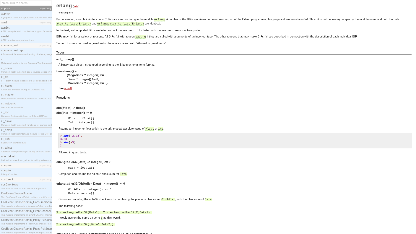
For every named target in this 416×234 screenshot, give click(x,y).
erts (76, 6)
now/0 (68, 88)
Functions (63, 97)
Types (60, 52)
